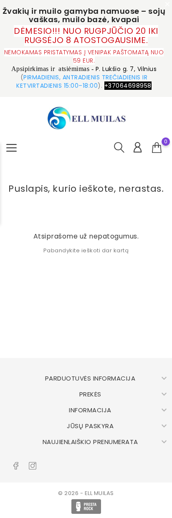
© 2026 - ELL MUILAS (86, 493)
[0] (157, 147)
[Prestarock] (86, 506)
